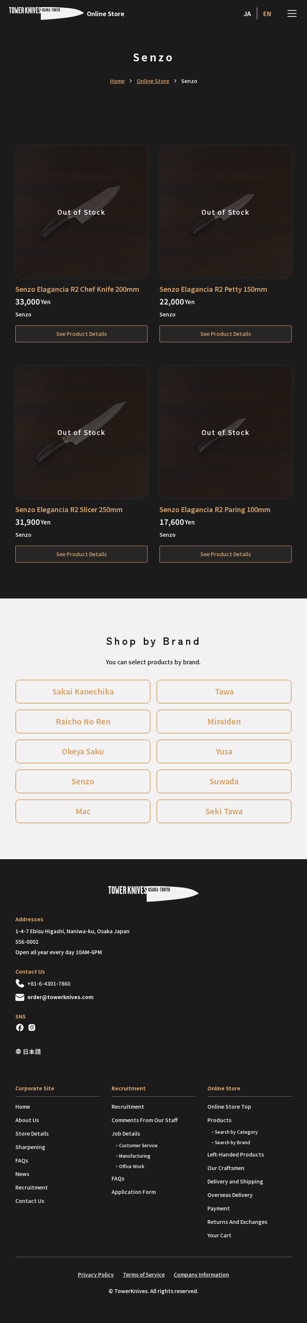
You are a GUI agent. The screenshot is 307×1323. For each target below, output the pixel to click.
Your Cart (219, 1235)
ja (247, 13)
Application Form (134, 1191)
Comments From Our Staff (144, 1120)
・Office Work (130, 1166)
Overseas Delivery (230, 1194)
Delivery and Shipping (235, 1181)
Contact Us (29, 1200)
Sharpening (30, 1147)
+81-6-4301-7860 (48, 983)
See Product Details (81, 333)
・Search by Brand (230, 1142)
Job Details (126, 1133)
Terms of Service (144, 1274)
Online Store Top (229, 1106)
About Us (27, 1120)
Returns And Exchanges (237, 1221)
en (267, 13)
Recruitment (31, 1187)
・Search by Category (234, 1131)
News (22, 1173)
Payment (218, 1208)
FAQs (21, 1160)
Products (219, 1120)
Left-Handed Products (235, 1154)
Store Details (32, 1133)
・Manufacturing (133, 1155)
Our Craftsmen (225, 1168)
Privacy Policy (96, 1274)
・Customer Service (136, 1145)
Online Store (153, 81)
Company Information (201, 1274)
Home (117, 81)
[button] (290, 13)
